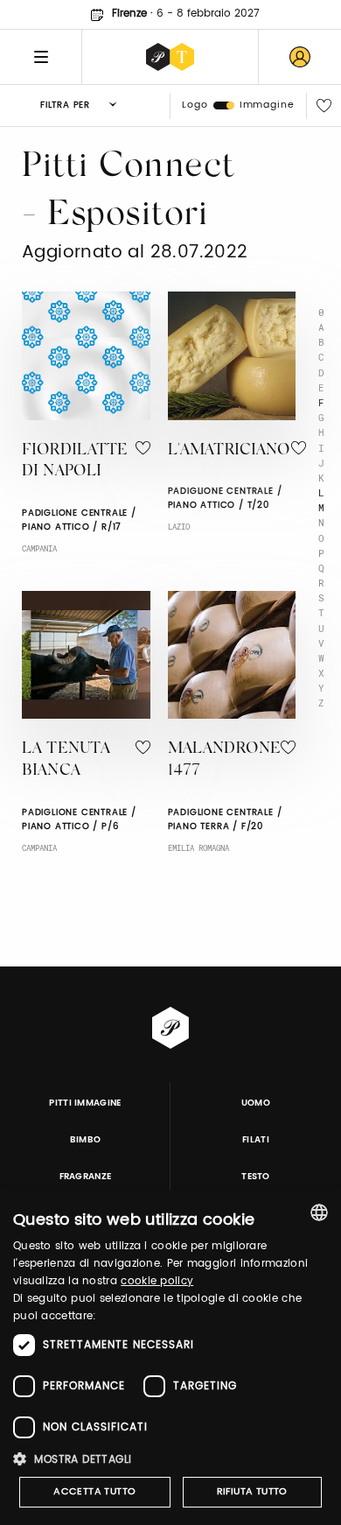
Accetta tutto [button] (94, 1492)
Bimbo (85, 1140)
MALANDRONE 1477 (225, 760)
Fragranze (85, 1177)
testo (255, 1177)
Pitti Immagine (85, 1103)
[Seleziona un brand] (170, 57)
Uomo (255, 1103)
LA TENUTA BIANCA (66, 760)
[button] (170, 1459)
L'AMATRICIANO (229, 451)
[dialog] (170, 1358)
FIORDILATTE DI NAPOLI (75, 462)
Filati (255, 1140)
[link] (300, 57)
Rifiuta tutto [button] (252, 1492)
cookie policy (157, 1281)
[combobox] (319, 1212)
